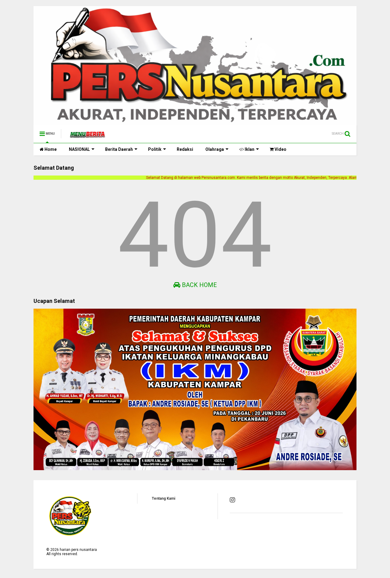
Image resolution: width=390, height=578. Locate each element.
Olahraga (214, 149)
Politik (154, 149)
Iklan (249, 149)
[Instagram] (232, 500)
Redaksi (185, 149)
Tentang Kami (163, 498)
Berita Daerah (119, 149)
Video (280, 149)
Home (50, 149)
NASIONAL (79, 149)
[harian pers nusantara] (87, 135)
